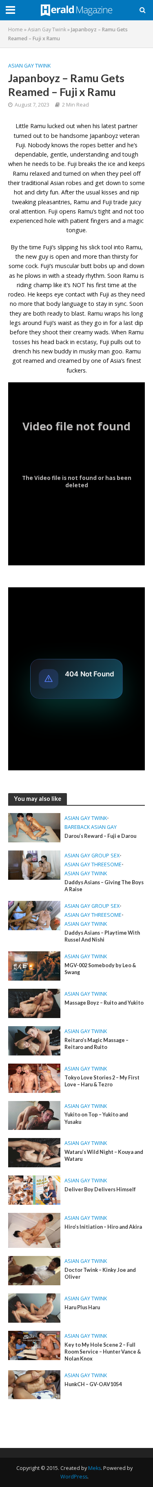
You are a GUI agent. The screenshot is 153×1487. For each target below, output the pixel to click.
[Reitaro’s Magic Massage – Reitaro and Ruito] (34, 1040)
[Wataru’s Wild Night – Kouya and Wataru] (34, 1152)
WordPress (73, 1476)
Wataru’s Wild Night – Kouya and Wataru (103, 1155)
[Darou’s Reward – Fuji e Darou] (34, 827)
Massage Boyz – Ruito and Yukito (104, 1003)
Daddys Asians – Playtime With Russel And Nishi (102, 936)
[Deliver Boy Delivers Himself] (34, 1189)
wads (101, 332)
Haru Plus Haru (82, 1307)
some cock (23, 266)
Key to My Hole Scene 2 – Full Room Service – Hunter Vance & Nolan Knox (102, 1352)
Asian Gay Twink (47, 29)
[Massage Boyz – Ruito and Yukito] (34, 1003)
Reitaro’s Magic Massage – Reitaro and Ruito (96, 1043)
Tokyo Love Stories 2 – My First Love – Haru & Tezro (102, 1081)
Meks (94, 1468)
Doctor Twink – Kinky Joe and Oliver (100, 1273)
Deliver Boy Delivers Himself (100, 1189)
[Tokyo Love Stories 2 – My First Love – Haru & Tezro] (34, 1077)
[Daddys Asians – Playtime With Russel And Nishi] (34, 915)
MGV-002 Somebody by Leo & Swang (100, 968)
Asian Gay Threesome (93, 864)
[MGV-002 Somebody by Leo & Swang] (34, 965)
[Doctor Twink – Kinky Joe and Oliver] (34, 1270)
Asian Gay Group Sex (92, 855)
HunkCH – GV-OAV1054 (93, 1384)
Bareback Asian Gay (90, 827)
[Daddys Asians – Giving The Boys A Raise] (34, 864)
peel (125, 173)
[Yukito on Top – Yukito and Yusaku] (34, 1115)
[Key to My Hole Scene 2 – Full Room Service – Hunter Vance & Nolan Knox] (34, 1345)
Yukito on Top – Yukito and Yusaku (96, 1118)
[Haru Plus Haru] (34, 1307)
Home (15, 29)
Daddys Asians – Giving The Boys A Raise (104, 885)
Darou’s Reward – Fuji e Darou (100, 836)
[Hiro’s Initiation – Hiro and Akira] (34, 1229)
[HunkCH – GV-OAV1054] (34, 1384)
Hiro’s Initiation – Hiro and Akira (103, 1227)
